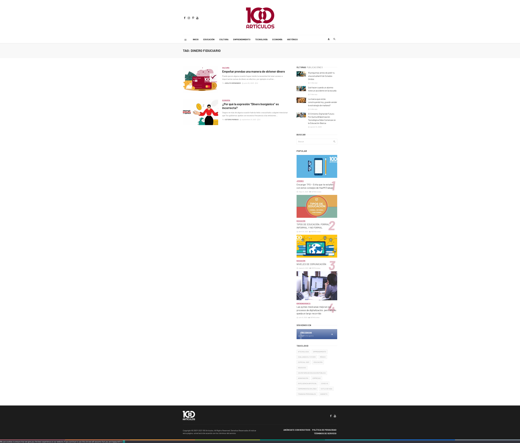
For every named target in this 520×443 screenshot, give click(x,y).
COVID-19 (324, 383)
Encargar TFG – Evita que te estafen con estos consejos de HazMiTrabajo (315, 186)
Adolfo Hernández (233, 83)
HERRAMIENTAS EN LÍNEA (307, 389)
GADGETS (323, 394)
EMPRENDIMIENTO (319, 352)
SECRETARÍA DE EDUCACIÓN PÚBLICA (312, 373)
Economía (277, 39)
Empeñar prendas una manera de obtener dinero (253, 71)
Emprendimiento (241, 39)
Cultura (223, 39)
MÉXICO (323, 357)
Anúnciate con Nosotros (296, 430)
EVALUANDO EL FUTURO (307, 357)
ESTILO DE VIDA (326, 389)
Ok (124, 441)
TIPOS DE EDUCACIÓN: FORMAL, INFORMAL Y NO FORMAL (313, 226)
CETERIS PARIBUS (232, 119)
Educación (208, 39)
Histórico (292, 39)
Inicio (196, 39)
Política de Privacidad (324, 430)
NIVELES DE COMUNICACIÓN (311, 264)
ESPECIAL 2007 (303, 362)
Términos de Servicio (325, 433)
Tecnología (261, 39)
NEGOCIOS (302, 368)
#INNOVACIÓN (303, 378)
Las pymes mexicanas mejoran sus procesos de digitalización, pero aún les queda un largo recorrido (316, 310)
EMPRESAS (317, 378)
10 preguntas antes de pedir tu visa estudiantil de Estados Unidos (321, 76)
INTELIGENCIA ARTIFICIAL (307, 383)
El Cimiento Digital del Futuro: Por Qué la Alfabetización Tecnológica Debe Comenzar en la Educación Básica (322, 118)
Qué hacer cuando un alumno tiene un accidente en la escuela (322, 89)
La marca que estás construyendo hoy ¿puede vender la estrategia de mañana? (322, 102)
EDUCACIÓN (318, 362)
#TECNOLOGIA (303, 352)
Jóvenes (300, 181)
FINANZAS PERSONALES (307, 394)
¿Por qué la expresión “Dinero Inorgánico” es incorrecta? (250, 106)
